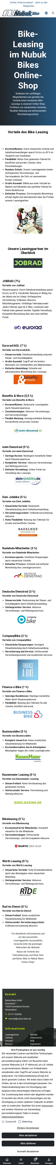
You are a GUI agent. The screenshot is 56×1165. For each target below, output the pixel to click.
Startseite (7, 1163)
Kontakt (33, 1035)
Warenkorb (35, 1161)
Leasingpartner (12, 1035)
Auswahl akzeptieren (28, 1151)
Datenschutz (36, 1038)
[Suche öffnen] (53, 13)
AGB (32, 1041)
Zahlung (9, 1038)
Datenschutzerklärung (13, 1117)
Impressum (47, 1105)
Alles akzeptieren (28, 1135)
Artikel (21, 1163)
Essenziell (10, 1121)
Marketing (27, 1121)
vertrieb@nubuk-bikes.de (19, 1019)
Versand (9, 1041)
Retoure (8, 1044)
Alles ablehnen (28, 1143)
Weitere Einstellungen (28, 1128)
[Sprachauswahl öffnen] (46, 13)
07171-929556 (15, 1014)
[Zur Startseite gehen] (20, 13)
